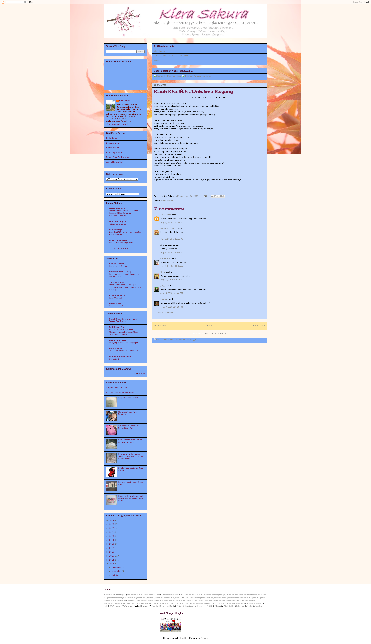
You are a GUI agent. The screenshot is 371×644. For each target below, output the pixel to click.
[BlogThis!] (215, 196)
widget (142, 374)
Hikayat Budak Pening (120, 272)
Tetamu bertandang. (117, 224)
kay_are (164, 299)
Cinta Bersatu (112, 138)
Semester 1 (114, 359)
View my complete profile (117, 124)
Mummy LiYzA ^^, (169, 228)
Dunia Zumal (115, 304)
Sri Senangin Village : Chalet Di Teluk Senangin (131, 441)
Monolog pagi (160, 51)
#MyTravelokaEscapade (189, 595)
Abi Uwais (128, 606)
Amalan (249, 606)
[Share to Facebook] (220, 196)
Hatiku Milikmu (112, 147)
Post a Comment (165, 312)
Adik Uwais (143, 606)
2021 (111, 532)
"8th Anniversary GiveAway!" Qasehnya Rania (143, 595)
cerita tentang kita (118, 221)
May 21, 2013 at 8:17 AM (171, 279)
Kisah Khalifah (167, 200)
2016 (111, 552)
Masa (156, 60)
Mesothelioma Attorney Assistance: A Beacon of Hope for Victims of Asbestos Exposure (124, 213)
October (116, 575)
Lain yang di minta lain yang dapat (123, 343)
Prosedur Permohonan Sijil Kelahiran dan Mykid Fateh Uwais (130, 498)
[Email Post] (205, 196)
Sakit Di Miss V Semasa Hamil (120, 392)
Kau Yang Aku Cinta (115, 152)
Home (210, 325)
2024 (111, 520)
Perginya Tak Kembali (118, 266)
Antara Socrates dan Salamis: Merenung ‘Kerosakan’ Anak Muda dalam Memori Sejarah (123, 332)
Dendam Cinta (112, 143)
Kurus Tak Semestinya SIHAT (121, 243)
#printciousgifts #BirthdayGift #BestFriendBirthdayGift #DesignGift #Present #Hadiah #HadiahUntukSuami (141, 603)
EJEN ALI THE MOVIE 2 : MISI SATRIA (172, 56)
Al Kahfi (209, 606)
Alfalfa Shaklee (229, 606)
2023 (111, 524)
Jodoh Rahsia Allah (115, 162)
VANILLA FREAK (117, 295)
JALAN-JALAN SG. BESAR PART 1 (124, 351)
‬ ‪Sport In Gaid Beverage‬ (114, 595)
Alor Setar (240, 606)
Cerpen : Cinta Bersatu (128, 398)
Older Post (259, 325)
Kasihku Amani (116, 263)
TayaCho (184, 638)
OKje (162, 272)
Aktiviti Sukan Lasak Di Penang (190, 606)
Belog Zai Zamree (117, 340)
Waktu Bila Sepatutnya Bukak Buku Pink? (128, 427)
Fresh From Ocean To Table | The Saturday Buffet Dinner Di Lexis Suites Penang (125, 287)
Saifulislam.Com (117, 327)
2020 (111, 536)
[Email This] (212, 196)
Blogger (204, 638)
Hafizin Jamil (115, 348)
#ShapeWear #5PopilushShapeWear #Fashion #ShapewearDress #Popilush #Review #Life (212, 603)
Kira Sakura (125, 101)
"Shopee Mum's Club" (170, 595)
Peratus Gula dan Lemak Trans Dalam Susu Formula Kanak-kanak (130, 456)
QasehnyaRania (117, 208)
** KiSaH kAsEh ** (117, 282)
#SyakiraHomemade (254, 603)
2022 (111, 528)
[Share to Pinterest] (223, 196)
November (117, 571)
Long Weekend (115, 298)
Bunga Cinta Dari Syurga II (118, 157)
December (117, 567)
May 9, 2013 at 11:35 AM (171, 266)
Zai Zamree (165, 215)
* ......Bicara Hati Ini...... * (120, 248)
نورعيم (163, 285)
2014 (111, 560)
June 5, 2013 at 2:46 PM (171, 293)
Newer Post (160, 325)
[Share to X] (218, 196)
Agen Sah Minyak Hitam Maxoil (163, 606)
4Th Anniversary (116, 606)
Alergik (218, 606)
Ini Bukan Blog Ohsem (120, 356)
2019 (111, 540)
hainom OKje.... (116, 229)
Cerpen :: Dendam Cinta (117, 387)
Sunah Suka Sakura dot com (123, 319)
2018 (111, 544)
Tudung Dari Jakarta (117, 321)
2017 (111, 548)
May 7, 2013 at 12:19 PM (171, 239)
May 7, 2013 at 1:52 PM (171, 252)
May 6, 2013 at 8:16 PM (171, 222)
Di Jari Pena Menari (118, 240)
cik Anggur (165, 258)
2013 (111, 564)
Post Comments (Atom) (216, 333)
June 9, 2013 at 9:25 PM (171, 307)
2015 (111, 556)
